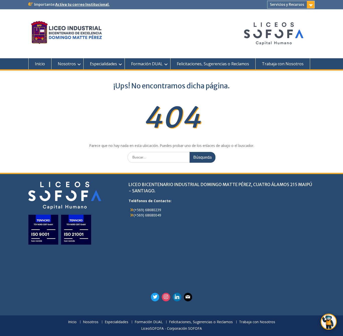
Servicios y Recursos (287, 4)
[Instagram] (166, 297)
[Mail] (188, 297)
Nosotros (67, 64)
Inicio (40, 64)
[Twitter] (155, 297)
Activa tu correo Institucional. (82, 4)
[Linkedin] (177, 297)
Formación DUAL (147, 64)
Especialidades (103, 64)
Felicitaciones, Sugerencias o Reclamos (213, 64)
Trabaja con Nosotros (283, 64)
